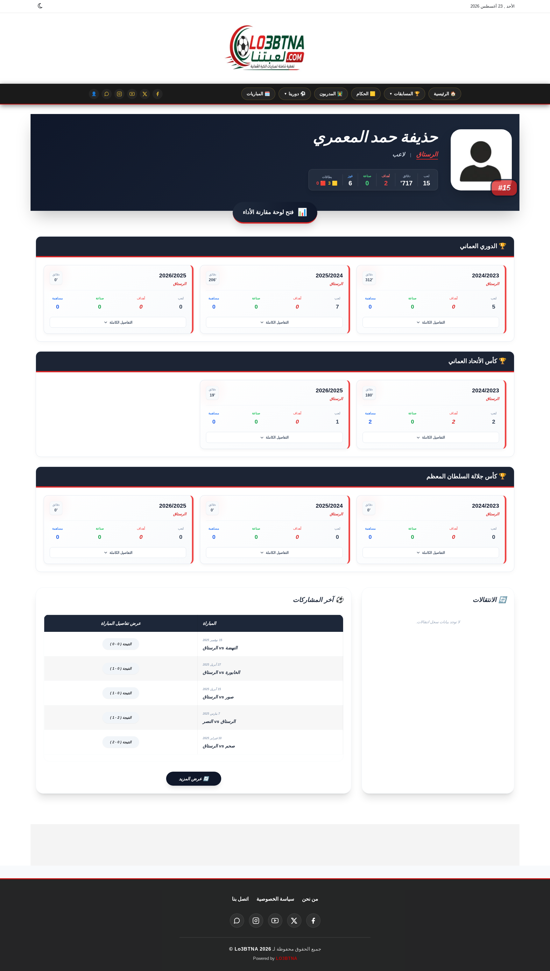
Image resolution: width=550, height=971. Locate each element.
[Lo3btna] (275, 48)
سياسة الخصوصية (275, 899)
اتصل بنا (240, 899)
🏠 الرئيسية (445, 93)
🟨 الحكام (365, 93)
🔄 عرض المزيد (193, 778)
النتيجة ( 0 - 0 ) (120, 644)
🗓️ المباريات (258, 93)
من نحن (310, 899)
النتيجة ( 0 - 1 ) (120, 668)
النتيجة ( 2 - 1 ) (120, 717)
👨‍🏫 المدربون (331, 93)
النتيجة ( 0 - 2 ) (120, 742)
